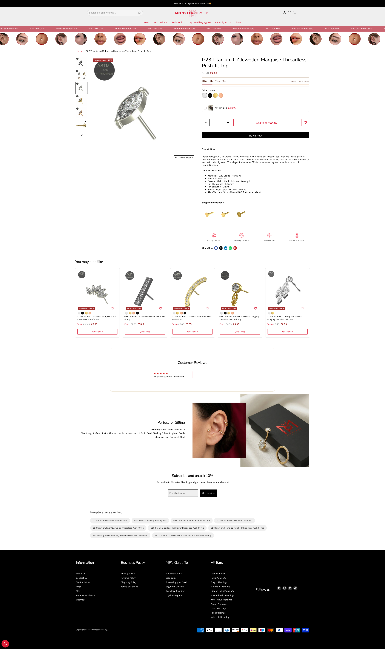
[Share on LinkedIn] (225, 248)
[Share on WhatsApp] (230, 248)
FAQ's (78, 586)
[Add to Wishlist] (305, 122)
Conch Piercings (219, 604)
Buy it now (255, 135)
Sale (238, 22)
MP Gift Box (225, 108)
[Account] (284, 12)
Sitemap (80, 599)
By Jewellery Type (199, 22)
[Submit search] (139, 12)
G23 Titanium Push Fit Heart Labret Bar (191, 520)
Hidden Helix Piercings (222, 591)
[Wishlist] (289, 12)
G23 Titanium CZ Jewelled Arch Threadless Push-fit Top (191, 318)
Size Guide (171, 578)
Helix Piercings (218, 578)
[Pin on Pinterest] (235, 248)
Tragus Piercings (219, 582)
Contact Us (81, 578)
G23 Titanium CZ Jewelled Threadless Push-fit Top (144, 318)
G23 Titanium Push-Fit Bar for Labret (110, 520)
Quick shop (97, 331)
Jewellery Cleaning (175, 591)
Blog (78, 591)
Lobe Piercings (218, 573)
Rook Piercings (218, 612)
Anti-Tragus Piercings (221, 599)
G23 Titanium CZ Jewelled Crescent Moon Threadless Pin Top (183, 535)
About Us (80, 573)
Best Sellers (160, 22)
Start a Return (83, 582)
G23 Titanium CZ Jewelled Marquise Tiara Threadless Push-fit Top (96, 318)
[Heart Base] (209, 220)
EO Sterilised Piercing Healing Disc (150, 520)
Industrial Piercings (221, 617)
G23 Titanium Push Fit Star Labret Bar (234, 520)
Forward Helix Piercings (222, 595)
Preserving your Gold (176, 582)
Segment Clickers (175, 586)
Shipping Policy (129, 582)
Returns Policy (128, 578)
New (146, 22)
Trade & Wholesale (85, 595)
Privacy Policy (128, 573)
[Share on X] (221, 248)
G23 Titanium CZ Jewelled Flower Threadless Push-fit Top (177, 528)
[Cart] (294, 12)
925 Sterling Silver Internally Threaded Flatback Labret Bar (120, 535)
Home (79, 51)
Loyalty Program (174, 595)
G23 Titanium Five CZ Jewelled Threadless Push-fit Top (118, 528)
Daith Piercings (218, 608)
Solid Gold (177, 22)
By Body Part (222, 22)
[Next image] (81, 135)
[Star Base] (225, 220)
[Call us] (5, 643)
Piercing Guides (174, 573)
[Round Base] (240, 220)
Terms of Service (129, 586)
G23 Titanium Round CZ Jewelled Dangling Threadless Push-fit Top (239, 318)
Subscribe (208, 493)
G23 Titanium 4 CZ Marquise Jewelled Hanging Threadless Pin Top (284, 318)
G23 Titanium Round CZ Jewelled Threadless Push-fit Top (237, 528)
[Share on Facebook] (216, 248)
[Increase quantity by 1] (228, 122)
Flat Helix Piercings (220, 586)
